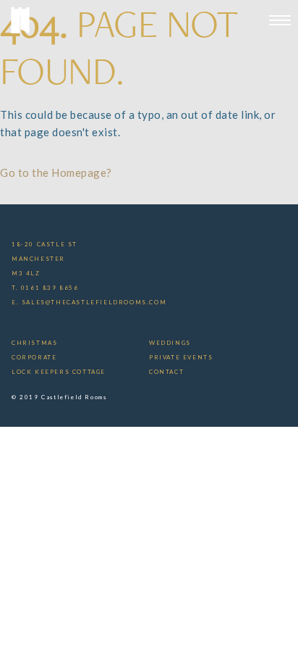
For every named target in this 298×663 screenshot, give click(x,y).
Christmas (34, 342)
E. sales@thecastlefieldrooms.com (89, 302)
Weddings (170, 342)
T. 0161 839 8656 (45, 287)
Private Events (181, 357)
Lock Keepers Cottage (59, 371)
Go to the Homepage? (56, 172)
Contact (166, 371)
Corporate (34, 357)
